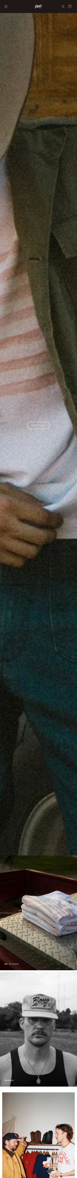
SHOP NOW (38, 425)
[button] (6, 6)
